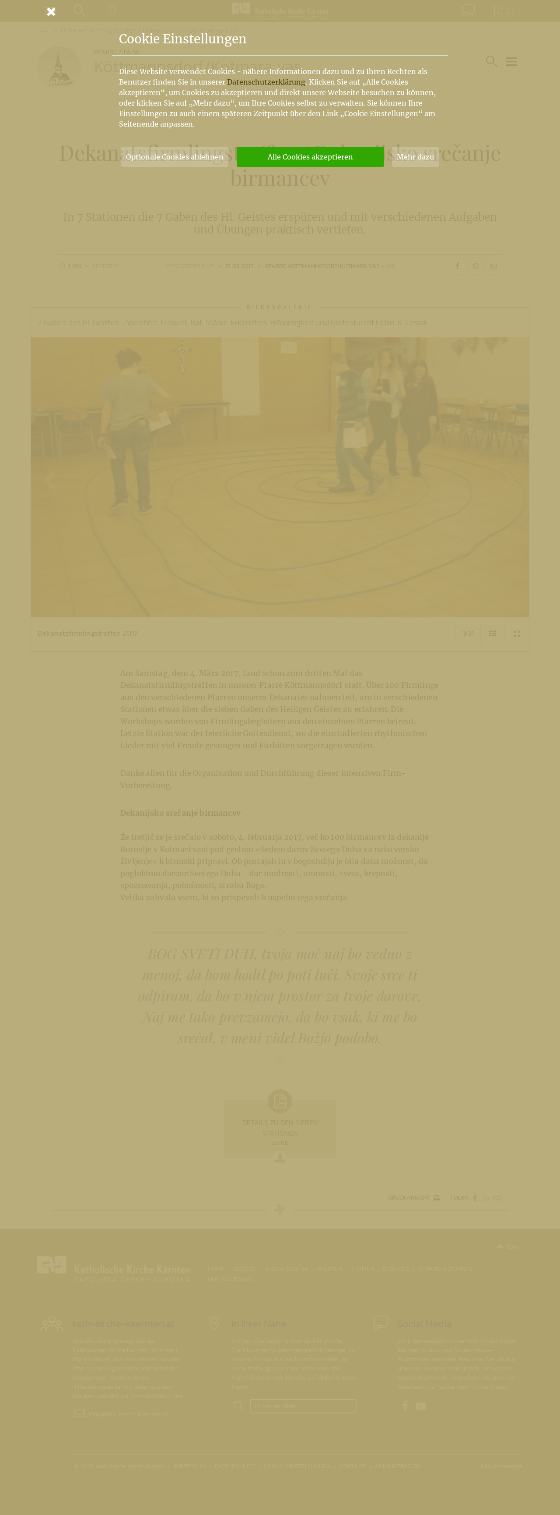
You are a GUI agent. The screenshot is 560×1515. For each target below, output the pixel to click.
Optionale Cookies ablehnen (175, 156)
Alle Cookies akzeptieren (310, 156)
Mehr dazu (415, 156)
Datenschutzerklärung (266, 82)
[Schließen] (280, 11)
